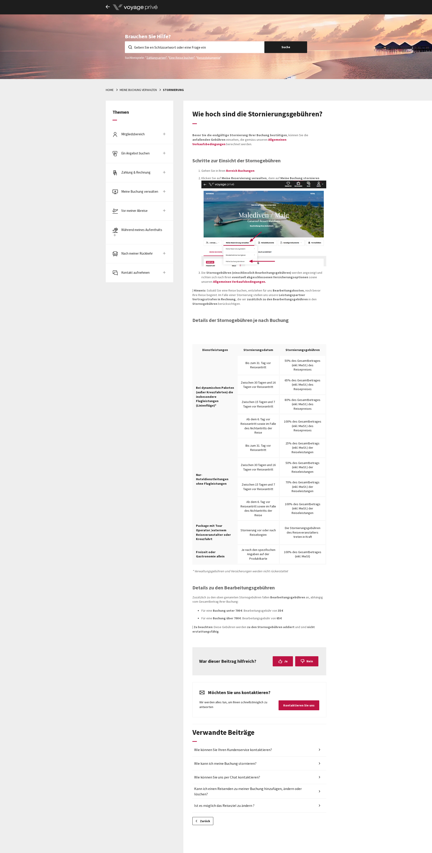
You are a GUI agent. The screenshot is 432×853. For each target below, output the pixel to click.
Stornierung (173, 90)
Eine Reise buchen (181, 57)
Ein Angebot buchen (135, 153)
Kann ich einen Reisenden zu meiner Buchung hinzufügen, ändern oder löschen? (248, 791)
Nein (309, 661)
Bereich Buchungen (240, 171)
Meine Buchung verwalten (138, 90)
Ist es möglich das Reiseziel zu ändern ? (224, 805)
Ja (286, 661)
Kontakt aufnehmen (135, 272)
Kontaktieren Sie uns (299, 705)
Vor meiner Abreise (134, 210)
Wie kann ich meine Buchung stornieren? (225, 763)
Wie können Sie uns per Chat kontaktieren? (227, 777)
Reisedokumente (208, 57)
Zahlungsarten (156, 57)
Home (110, 90)
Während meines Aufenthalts (141, 230)
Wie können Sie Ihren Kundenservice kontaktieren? (233, 749)
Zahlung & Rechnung (136, 172)
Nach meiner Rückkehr (137, 253)
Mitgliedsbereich (133, 134)
